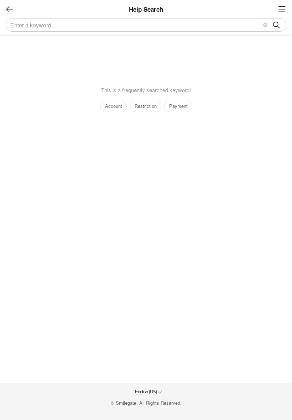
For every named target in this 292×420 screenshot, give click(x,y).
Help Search (146, 9)
